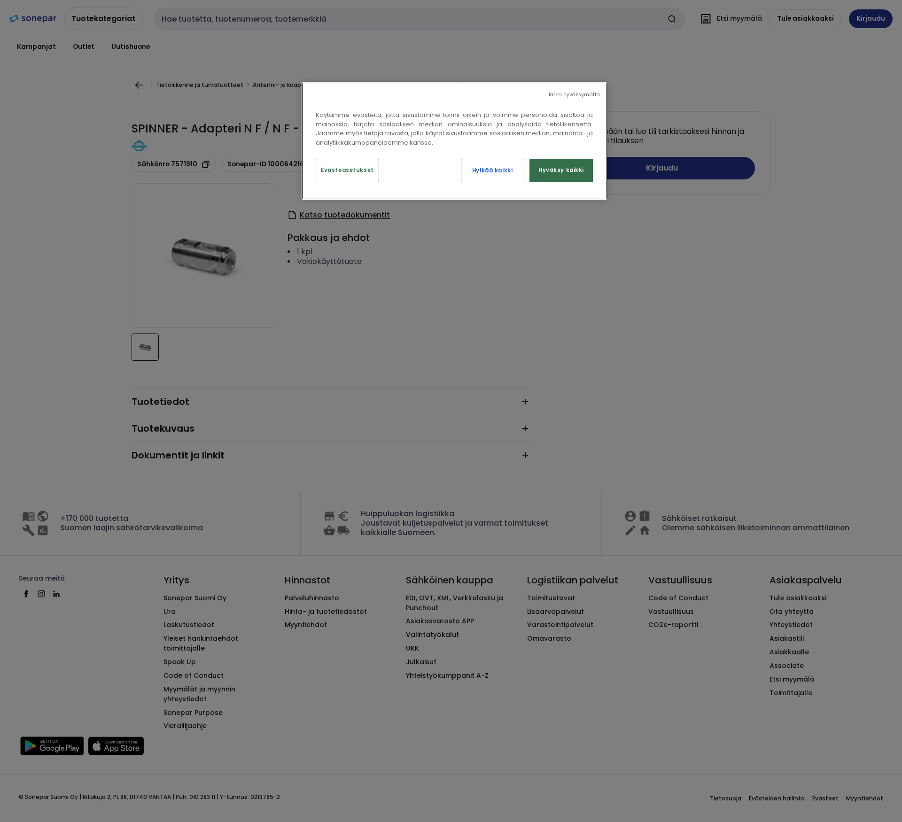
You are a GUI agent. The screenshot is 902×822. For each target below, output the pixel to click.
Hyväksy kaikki (561, 170)
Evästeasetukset (347, 170)
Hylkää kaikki (492, 170)
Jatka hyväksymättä (574, 94)
